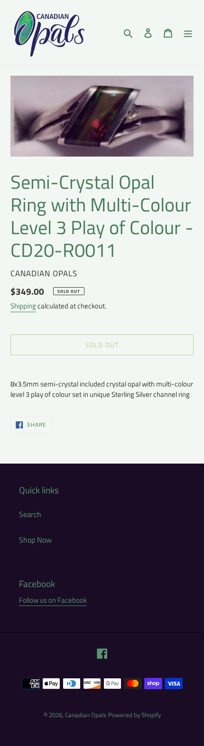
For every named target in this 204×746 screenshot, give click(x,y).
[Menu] (188, 32)
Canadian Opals (85, 715)
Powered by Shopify (134, 715)
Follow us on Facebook (53, 600)
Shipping (23, 305)
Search (30, 514)
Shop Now (35, 539)
